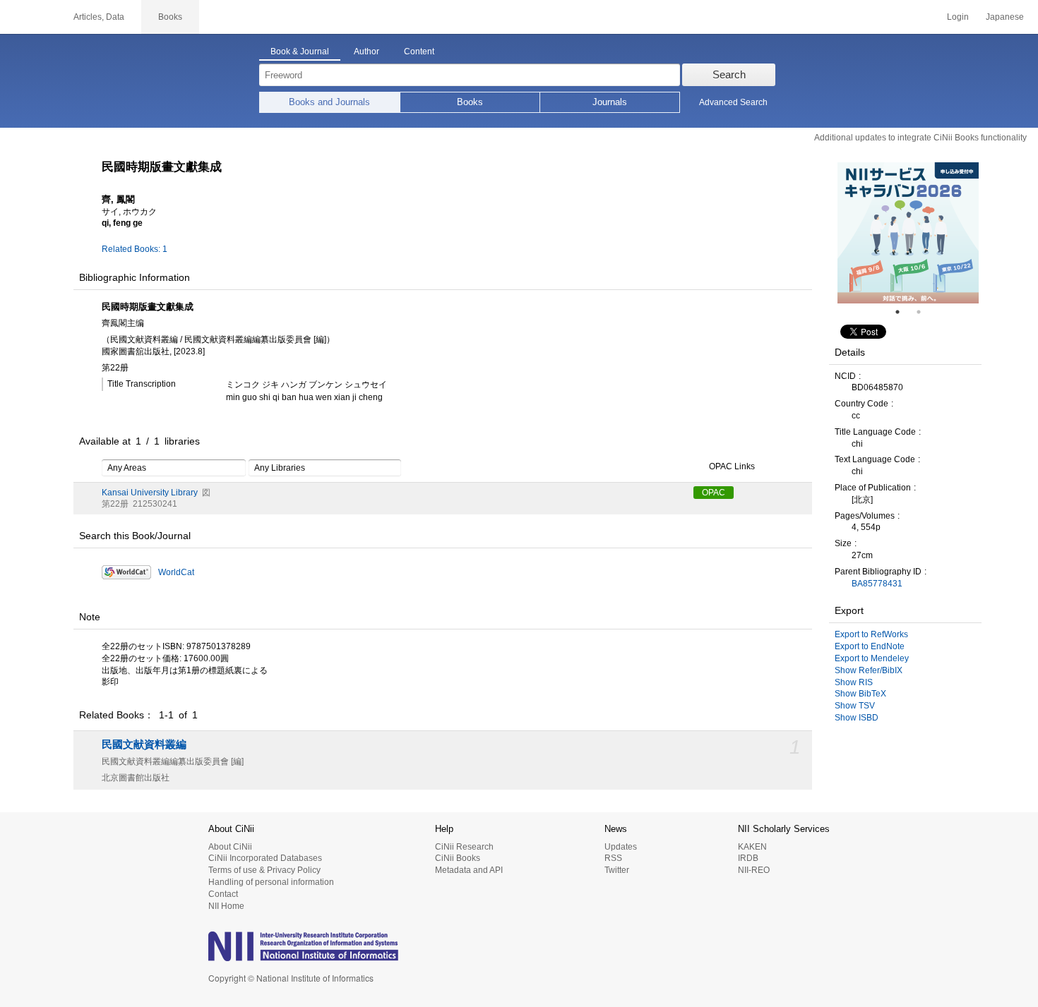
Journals (609, 102)
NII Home (226, 906)
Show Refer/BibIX (868, 670)
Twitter (616, 870)
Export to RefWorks (871, 634)
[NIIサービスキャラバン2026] (908, 232)
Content (419, 51)
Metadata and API (469, 870)
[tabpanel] (908, 232)
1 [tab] (903, 312)
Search (729, 74)
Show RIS (854, 682)
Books (470, 102)
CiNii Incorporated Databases (265, 858)
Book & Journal (299, 51)
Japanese (1005, 17)
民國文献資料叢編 (144, 744)
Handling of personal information (271, 882)
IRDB (748, 858)
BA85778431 (877, 584)
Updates (620, 847)
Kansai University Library (150, 493)
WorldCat (176, 572)
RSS (613, 858)
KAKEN (752, 847)
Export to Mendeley (872, 658)
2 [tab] (924, 312)
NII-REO (754, 870)
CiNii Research (464, 847)
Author (366, 51)
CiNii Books (457, 858)
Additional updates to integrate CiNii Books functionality (920, 138)
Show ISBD (856, 718)
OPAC (713, 493)
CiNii (28, 17)
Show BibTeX (860, 694)
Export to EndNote (870, 646)
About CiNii (230, 847)
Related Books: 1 (134, 249)
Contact (223, 894)
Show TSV (855, 706)
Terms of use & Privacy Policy (264, 870)
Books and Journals (329, 102)
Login (958, 17)
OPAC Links (732, 466)
